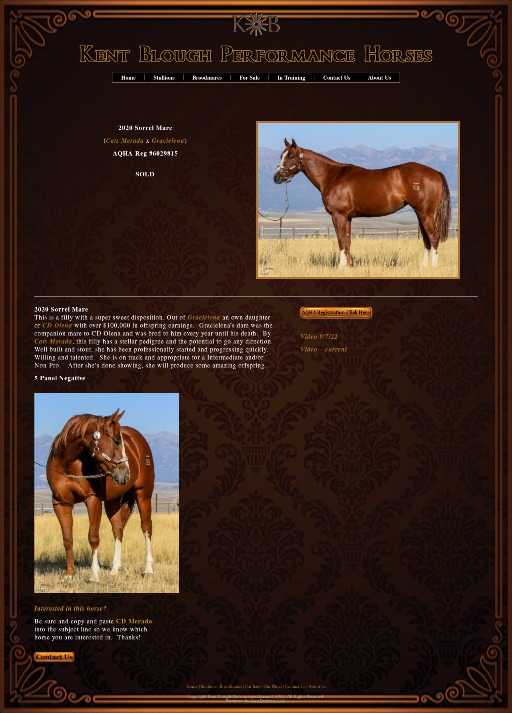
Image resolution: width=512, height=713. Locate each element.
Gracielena (168, 140)
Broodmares (207, 77)
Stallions (164, 77)
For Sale (250, 77)
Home (128, 77)
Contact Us (336, 77)
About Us (379, 77)
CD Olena (57, 325)
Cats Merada (125, 140)
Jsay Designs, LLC (267, 701)
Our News (273, 686)
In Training (291, 77)
